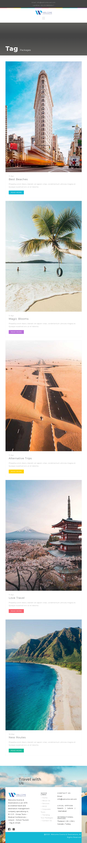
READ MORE (16, 192)
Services (45, 803)
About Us (46, 801)
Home (45, 798)
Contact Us (47, 821)
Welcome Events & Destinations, (65, 834)
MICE (44, 806)
